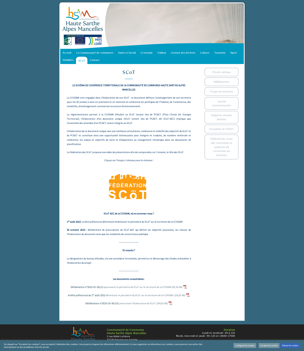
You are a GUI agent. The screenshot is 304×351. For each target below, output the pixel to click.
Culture (204, 52)
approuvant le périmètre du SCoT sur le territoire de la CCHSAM (121, 287)
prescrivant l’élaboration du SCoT (120, 303)
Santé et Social (127, 52)
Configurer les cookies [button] (244, 345)
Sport (233, 52)
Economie (147, 52)
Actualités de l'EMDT (221, 129)
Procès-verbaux (221, 72)
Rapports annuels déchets (221, 117)
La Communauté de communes (94, 52)
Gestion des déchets (183, 52)
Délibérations (221, 82)
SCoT (81, 60)
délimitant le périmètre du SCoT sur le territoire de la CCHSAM (120, 295)
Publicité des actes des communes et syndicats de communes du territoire (221, 147)
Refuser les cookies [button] (290, 345)
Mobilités (68, 59)
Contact (94, 59)
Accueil (67, 52)
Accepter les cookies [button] (269, 345)
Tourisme (220, 52)
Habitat (161, 52)
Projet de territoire (221, 91)
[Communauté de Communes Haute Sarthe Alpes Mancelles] (152, 26)
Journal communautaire (221, 103)
